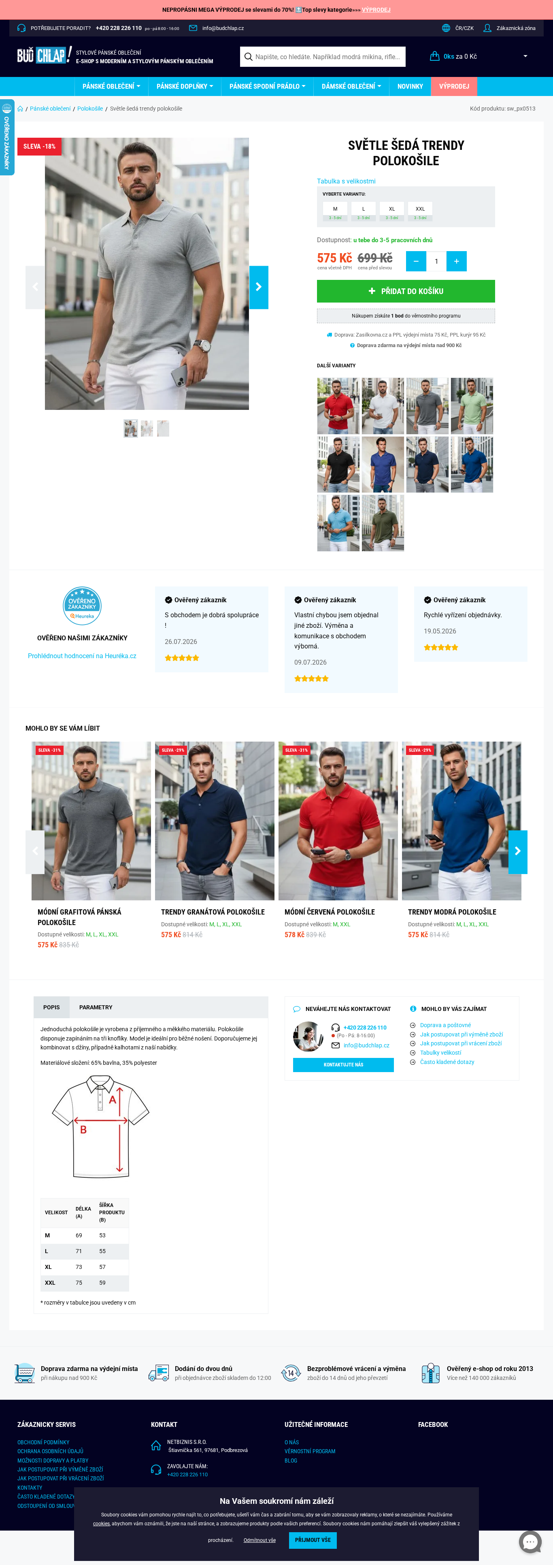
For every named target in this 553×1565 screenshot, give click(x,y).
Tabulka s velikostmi (346, 181)
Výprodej (454, 86)
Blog (291, 1460)
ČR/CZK (464, 28)
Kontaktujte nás (343, 1065)
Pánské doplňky (182, 86)
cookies (101, 1524)
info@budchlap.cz (223, 28)
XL (392, 213)
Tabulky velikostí (440, 1052)
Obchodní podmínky (43, 1442)
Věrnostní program (310, 1451)
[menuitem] (111, 86)
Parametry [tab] (96, 1007)
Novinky (410, 86)
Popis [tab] (51, 1007)
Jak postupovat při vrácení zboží (461, 1043)
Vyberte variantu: (344, 194)
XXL (420, 213)
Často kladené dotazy (447, 1062)
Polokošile (90, 108)
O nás (292, 1442)
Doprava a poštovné (445, 1025)
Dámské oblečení (348, 86)
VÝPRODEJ (376, 9)
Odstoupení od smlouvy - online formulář (72, 1506)
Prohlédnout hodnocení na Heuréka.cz (82, 656)
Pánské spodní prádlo (265, 86)
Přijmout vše (313, 1540)
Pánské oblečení (108, 86)
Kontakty (29, 1487)
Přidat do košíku (412, 291)
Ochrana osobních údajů (50, 1451)
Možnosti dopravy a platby (52, 1460)
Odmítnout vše (260, 1540)
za (460, 56)
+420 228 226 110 (187, 1474)
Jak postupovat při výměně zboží (461, 1034)
